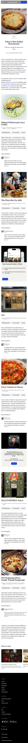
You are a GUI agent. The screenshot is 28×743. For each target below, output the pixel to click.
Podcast (3, 689)
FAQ (2, 709)
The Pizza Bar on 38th (8, 84)
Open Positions (5, 703)
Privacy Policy (5, 737)
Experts (3, 681)
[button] (2, 2)
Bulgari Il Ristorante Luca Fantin (9, 82)
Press (3, 700)
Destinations (4, 683)
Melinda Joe (21, 70)
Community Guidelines (6, 714)
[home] (12, 2)
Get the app (5, 279)
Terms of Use (4, 734)
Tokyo (2, 59)
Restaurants (4, 685)
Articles (3, 687)
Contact (3, 712)
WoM (4, 692)
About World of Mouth (6, 698)
